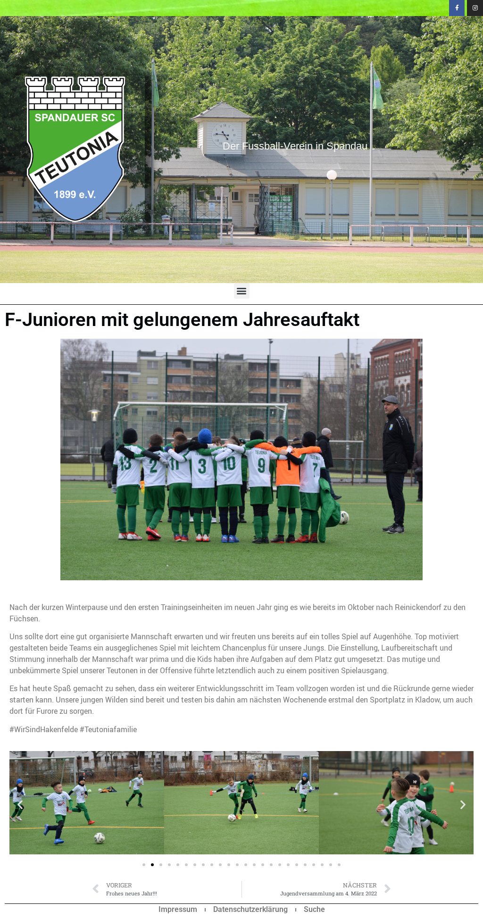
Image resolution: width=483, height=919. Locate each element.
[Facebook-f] (457, 8)
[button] (242, 291)
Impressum (177, 909)
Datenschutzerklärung (250, 909)
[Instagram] (475, 8)
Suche (314, 909)
